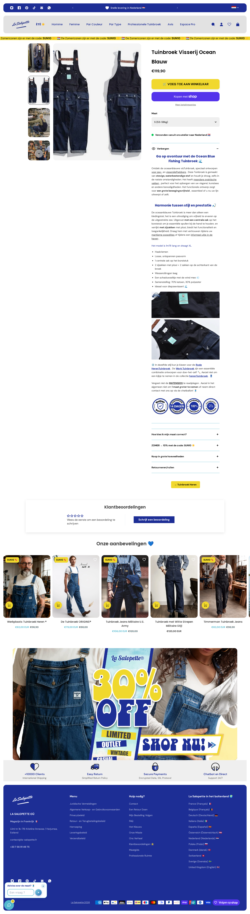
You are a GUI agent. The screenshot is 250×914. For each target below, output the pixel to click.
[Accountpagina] (221, 24)
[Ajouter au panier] (9, 605)
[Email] (41, 8)
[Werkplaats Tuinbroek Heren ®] (26, 586)
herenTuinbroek (198, 376)
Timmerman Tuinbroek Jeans (223, 621)
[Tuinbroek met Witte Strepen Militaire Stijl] (174, 586)
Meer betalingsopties (185, 104)
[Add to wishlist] (46, 559)
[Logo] (20, 24)
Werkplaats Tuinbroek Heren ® (27, 621)
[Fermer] (53, 827)
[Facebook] (19, 8)
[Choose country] (235, 7)
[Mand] (238, 24)
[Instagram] (11, 8)
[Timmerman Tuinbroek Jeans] (223, 586)
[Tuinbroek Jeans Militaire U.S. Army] (125, 586)
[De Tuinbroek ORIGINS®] (75, 586)
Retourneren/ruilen (163, 467)
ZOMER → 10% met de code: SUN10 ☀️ (173, 445)
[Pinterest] (26, 8)
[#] (125, 704)
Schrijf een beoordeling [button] (154, 519)
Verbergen (163, 148)
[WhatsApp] (49, 8)
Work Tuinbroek (185, 368)
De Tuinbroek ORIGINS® (76, 621)
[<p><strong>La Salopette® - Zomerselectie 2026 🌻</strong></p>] (125, 8)
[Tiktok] (34, 8)
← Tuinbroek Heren (185, 484)
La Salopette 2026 (80, 902)
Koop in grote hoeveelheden (168, 456)
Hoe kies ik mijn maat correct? (169, 434)
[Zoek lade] (213, 24)
